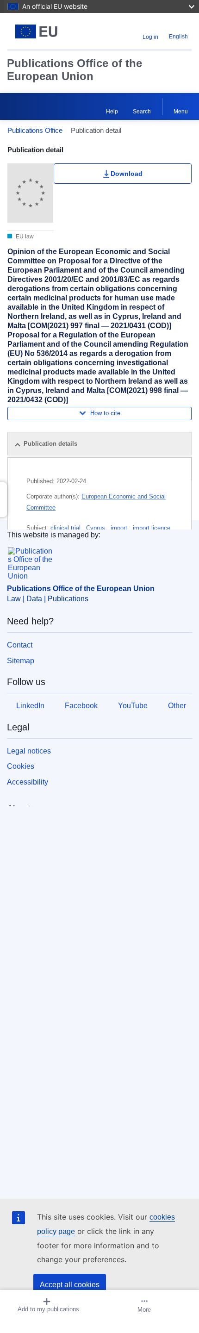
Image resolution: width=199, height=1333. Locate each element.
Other (177, 706)
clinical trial (66, 527)
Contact (19, 645)
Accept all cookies (70, 1285)
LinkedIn (30, 706)
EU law (24, 236)
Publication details (50, 443)
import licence (151, 527)
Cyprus (96, 527)
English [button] (178, 36)
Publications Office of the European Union (74, 69)
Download (127, 173)
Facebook (81, 706)
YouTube (133, 706)
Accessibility (27, 782)
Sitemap (20, 661)
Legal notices (29, 751)
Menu (181, 111)
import (120, 527)
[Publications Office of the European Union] (39, 31)
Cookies (20, 766)
